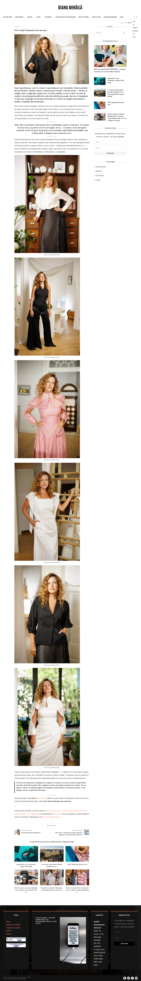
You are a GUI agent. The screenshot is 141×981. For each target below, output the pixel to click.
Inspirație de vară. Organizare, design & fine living (115, 80)
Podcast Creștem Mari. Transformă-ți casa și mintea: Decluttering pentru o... (77, 890)
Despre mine (7, 17)
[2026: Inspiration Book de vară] (77, 854)
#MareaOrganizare (110, 17)
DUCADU (23, 979)
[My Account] (121, 23)
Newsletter (96, 17)
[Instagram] (128, 23)
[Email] (131, 23)
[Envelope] (136, 978)
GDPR (8, 931)
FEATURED (48, 17)
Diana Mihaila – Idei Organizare (27, 814)
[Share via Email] (54, 825)
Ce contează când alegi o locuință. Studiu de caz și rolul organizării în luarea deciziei (115, 93)
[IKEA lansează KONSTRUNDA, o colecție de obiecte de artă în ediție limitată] (110, 56)
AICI (60, 772)
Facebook (46, 817)
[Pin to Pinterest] (52, 825)
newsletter (58, 814)
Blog (8, 922)
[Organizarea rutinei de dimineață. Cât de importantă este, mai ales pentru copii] (52, 877)
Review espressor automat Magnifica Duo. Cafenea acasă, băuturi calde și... (26, 890)
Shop (121, 17)
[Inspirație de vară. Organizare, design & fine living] (26, 854)
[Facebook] (126, 23)
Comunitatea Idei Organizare (65, 17)
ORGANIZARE (19, 17)
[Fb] (123, 23)
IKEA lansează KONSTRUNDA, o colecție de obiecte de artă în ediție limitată (110, 70)
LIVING (38, 17)
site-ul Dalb (42, 798)
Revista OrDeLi (84, 17)
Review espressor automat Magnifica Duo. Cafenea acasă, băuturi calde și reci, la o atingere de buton (116, 117)
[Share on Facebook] (47, 825)
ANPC (8, 934)
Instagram (56, 817)
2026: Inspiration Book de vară (77, 864)
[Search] (137, 17)
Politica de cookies (13, 928)
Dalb (85, 146)
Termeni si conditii (13, 925)
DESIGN (29, 17)
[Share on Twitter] (50, 825)
